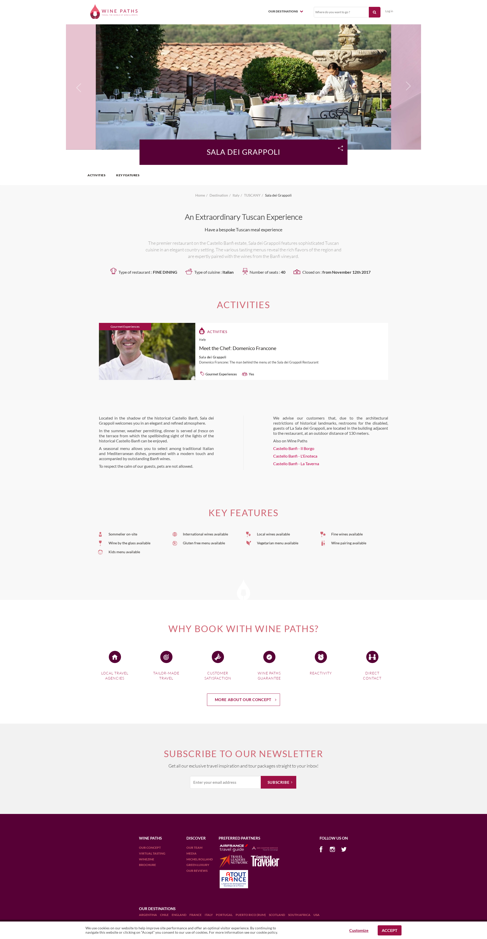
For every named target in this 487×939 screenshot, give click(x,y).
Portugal (224, 915)
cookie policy (266, 932)
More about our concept (243, 699)
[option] (243, 86)
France (195, 915)
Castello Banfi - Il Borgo (293, 448)
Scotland (277, 915)
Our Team (194, 847)
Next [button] (407, 86)
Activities (97, 175)
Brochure (147, 865)
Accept (389, 930)
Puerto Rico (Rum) (251, 915)
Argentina (148, 915)
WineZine (146, 859)
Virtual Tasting (152, 853)
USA (317, 915)
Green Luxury (197, 865)
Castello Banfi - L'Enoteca (295, 456)
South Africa (299, 915)
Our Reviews (196, 871)
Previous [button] (78, 89)
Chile (164, 915)
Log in (389, 11)
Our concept (150, 847)
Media (191, 853)
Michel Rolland (199, 859)
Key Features (128, 175)
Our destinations (283, 11)
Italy (209, 915)
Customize (359, 930)
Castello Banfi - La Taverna (296, 463)
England (179, 915)
